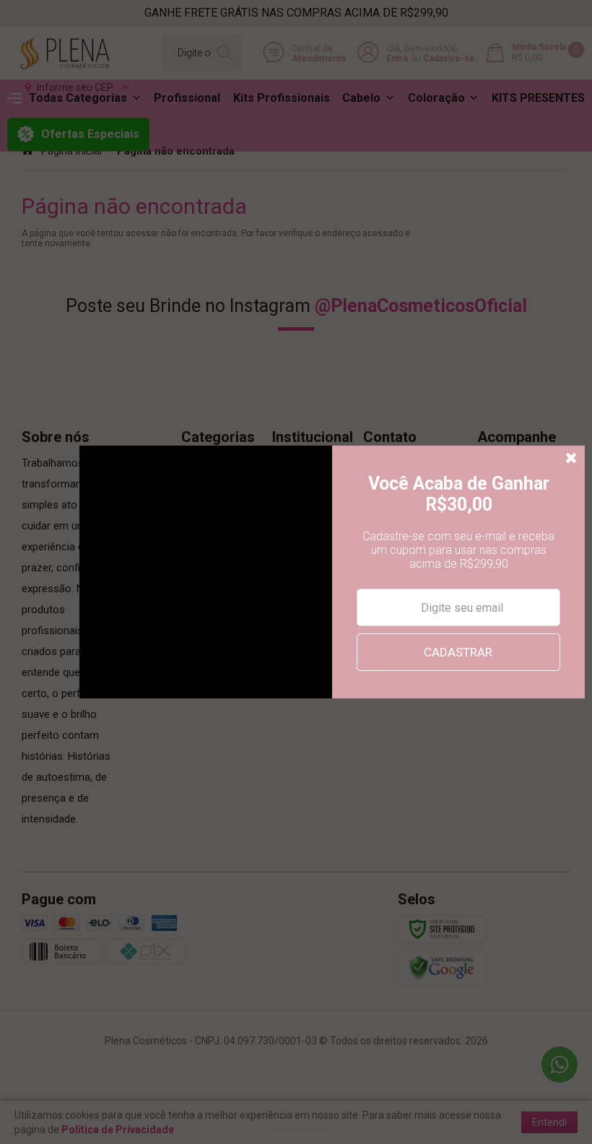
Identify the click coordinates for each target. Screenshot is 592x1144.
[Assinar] (458, 652)
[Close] (572, 459)
